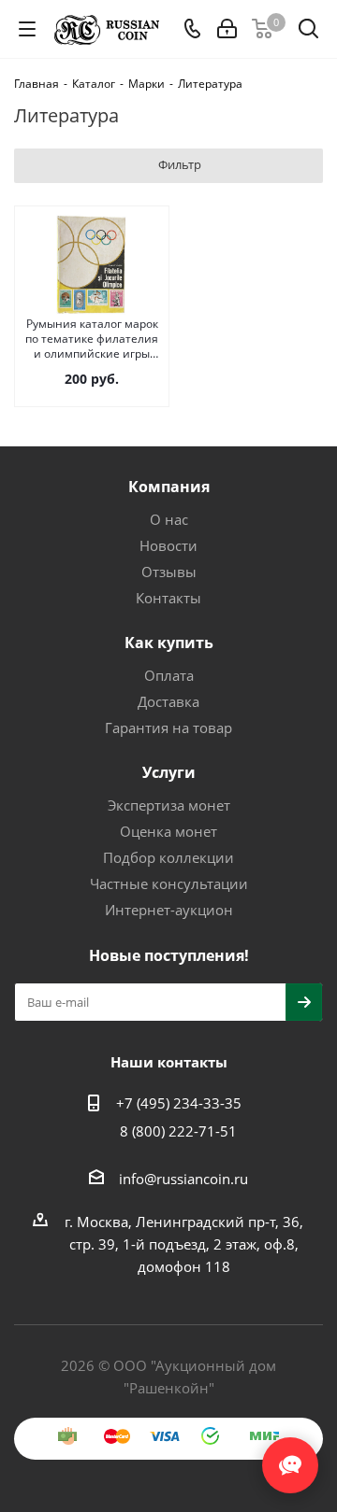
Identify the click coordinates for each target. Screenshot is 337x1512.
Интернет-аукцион (169, 909)
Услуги (169, 772)
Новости (168, 545)
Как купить (169, 642)
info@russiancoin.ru (183, 1178)
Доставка (168, 701)
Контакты (168, 597)
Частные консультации (169, 883)
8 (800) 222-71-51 (178, 1131)
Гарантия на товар (168, 727)
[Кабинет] (227, 29)
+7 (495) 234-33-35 (179, 1103)
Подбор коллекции (168, 857)
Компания (169, 486)
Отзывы (169, 571)
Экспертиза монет (169, 805)
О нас (169, 519)
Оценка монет (168, 831)
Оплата (169, 675)
